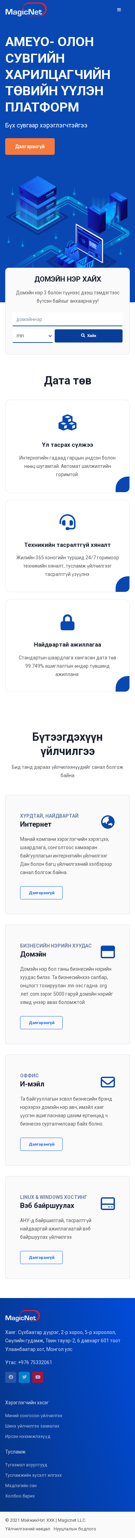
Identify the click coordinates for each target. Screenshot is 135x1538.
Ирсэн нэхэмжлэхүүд (27, 1436)
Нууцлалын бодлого (75, 1528)
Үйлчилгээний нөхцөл (27, 1528)
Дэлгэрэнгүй (30, 146)
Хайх (91, 335)
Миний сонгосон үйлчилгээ (33, 1415)
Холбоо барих (20, 1496)
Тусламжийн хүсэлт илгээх (33, 1475)
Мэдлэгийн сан (21, 1485)
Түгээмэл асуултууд (26, 1464)
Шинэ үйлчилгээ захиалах (32, 1426)
